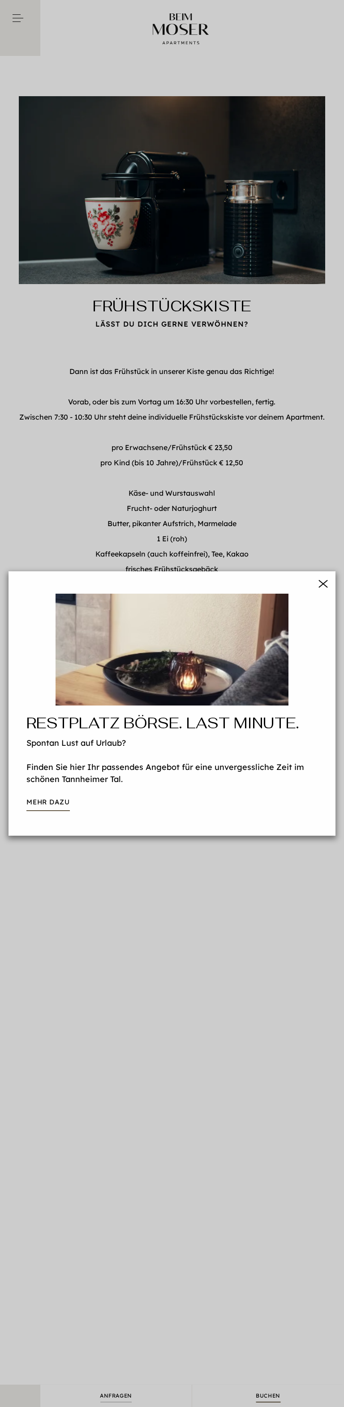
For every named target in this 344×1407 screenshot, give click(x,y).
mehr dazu (48, 802)
